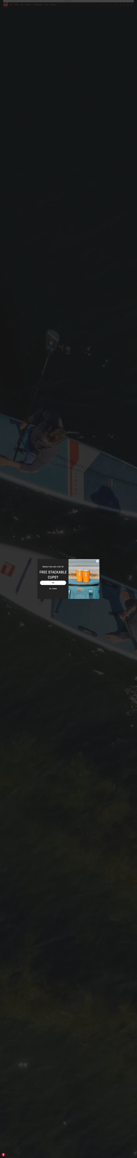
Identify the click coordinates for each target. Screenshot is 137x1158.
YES (53, 583)
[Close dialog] (97, 561)
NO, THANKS (53, 589)
